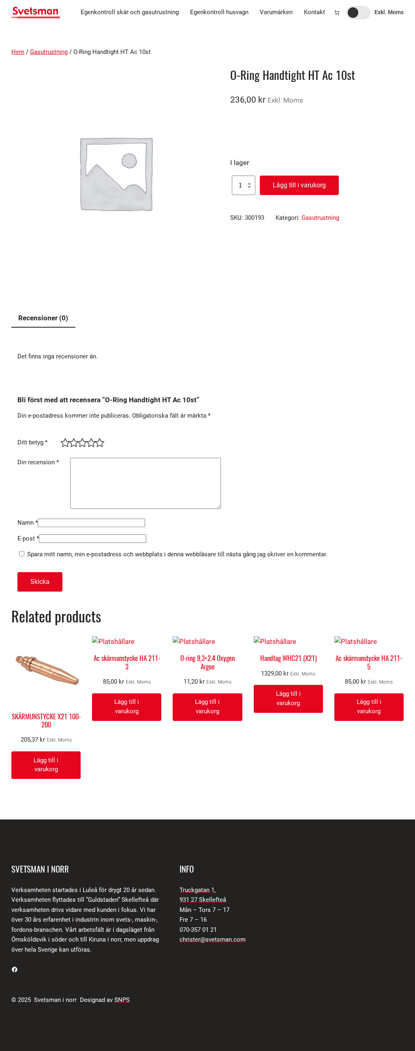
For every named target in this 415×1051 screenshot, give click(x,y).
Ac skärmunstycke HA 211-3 (127, 662)
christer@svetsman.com (213, 939)
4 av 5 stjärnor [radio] (89, 441)
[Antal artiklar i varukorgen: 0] (337, 12)
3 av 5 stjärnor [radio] (80, 441)
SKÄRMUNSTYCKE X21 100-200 (46, 720)
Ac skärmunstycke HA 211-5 (369, 662)
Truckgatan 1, (198, 890)
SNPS (122, 1000)
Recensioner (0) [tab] (43, 318)
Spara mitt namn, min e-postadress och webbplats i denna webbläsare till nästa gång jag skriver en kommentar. (177, 554)
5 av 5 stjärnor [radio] (98, 441)
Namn (27, 522)
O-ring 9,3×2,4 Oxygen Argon (207, 662)
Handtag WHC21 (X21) (288, 658)
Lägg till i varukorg (299, 185)
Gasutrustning (49, 52)
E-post (28, 538)
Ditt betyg (32, 442)
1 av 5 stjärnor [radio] (63, 441)
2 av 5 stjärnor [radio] (72, 441)
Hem (17, 52)
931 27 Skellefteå (203, 900)
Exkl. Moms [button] (389, 12)
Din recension (38, 462)
